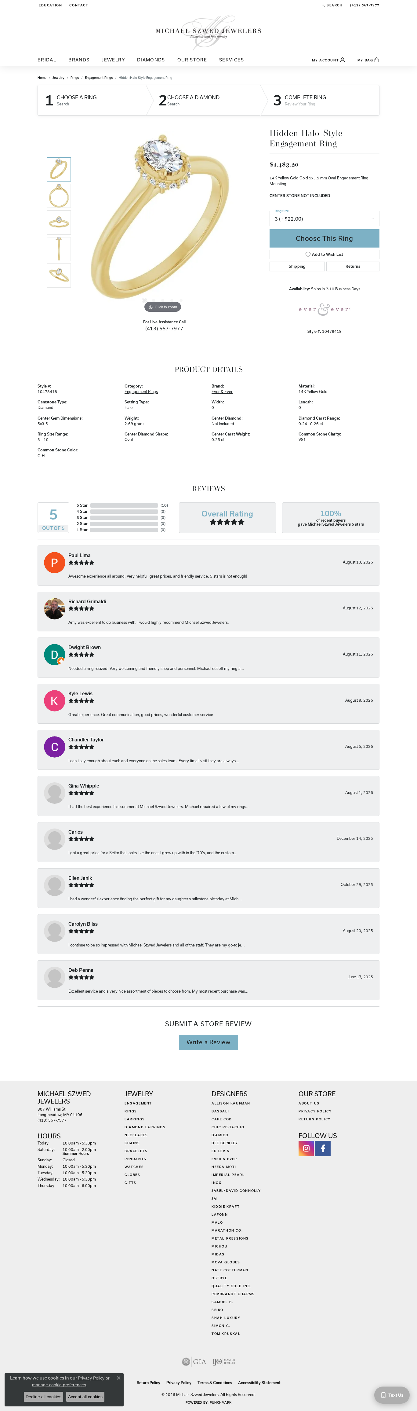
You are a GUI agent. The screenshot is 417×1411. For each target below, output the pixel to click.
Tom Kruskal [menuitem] (226, 1334)
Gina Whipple (83, 785)
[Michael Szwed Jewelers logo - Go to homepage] (208, 32)
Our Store (192, 59)
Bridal (47, 59)
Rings (75, 77)
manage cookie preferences (59, 1384)
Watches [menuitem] (134, 1167)
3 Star (82, 518)
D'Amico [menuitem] (220, 1135)
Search (63, 104)
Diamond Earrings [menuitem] (145, 1127)
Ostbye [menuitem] (219, 1278)
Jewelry (113, 59)
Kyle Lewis (80, 693)
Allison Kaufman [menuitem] (231, 1103)
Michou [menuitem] (220, 1246)
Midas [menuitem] (218, 1254)
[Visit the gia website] (194, 1361)
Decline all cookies (43, 1396)
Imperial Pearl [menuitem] (228, 1175)
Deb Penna (80, 970)
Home (42, 77)
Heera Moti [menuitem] (224, 1167)
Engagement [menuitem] (138, 1103)
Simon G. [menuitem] (221, 1326)
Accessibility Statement (259, 1383)
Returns (353, 266)
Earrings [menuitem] (135, 1119)
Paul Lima (79, 555)
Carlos (75, 832)
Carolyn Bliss (83, 924)
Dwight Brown (84, 647)
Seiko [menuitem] (217, 1310)
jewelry (58, 77)
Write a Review (208, 1042)
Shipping (297, 266)
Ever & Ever (222, 391)
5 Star (82, 505)
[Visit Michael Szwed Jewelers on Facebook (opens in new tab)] (323, 1148)
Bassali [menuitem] (220, 1111)
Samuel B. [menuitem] (222, 1302)
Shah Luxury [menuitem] (226, 1318)
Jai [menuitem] (215, 1198)
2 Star (82, 524)
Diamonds (151, 59)
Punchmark (220, 1402)
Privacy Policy (315, 1111)
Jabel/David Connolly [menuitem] (236, 1190)
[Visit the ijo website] (223, 1361)
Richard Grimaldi (87, 601)
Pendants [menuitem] (136, 1159)
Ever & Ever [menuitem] (224, 1159)
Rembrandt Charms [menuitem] (233, 1294)
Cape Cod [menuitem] (222, 1119)
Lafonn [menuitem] (220, 1214)
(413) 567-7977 (164, 328)
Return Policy (315, 1119)
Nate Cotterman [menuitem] (230, 1270)
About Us (309, 1103)
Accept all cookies (85, 1396)
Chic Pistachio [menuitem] (228, 1127)
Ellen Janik (80, 878)
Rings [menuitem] (131, 1111)
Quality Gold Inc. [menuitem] (232, 1286)
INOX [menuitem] (216, 1183)
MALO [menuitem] (217, 1222)
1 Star (82, 530)
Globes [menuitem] (132, 1175)
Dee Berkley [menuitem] (225, 1143)
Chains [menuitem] (132, 1143)
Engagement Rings (99, 77)
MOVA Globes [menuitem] (226, 1262)
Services (231, 59)
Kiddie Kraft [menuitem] (226, 1206)
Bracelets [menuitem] (136, 1151)
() (164, 505)
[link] (78, 5)
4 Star (82, 511)
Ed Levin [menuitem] (221, 1151)
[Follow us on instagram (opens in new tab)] (306, 1148)
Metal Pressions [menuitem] (230, 1238)
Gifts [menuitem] (130, 1183)
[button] (50, 5)
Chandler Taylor (86, 739)
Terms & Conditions (215, 1383)
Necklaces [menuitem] (136, 1135)
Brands (78, 59)
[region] (162, 222)
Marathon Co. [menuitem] (227, 1230)
